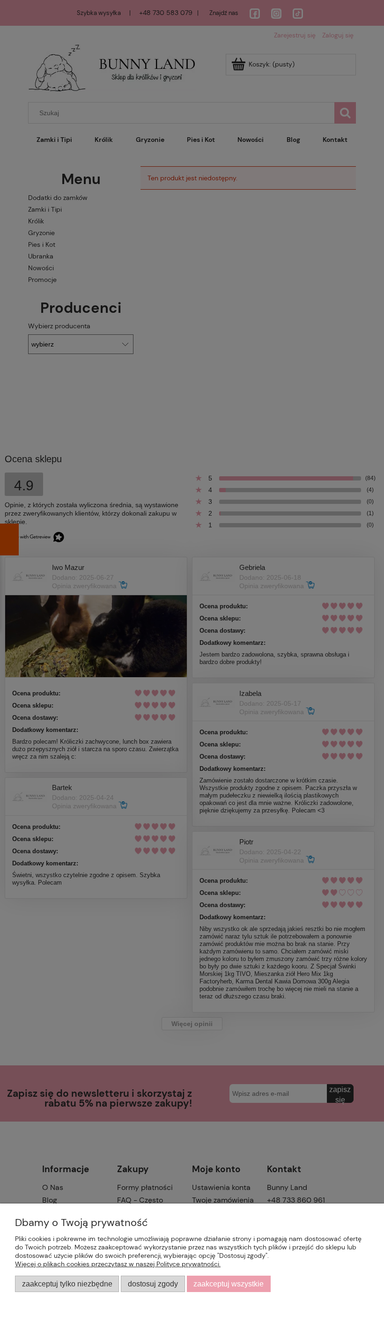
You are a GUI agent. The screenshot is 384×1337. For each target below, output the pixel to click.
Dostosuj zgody (153, 1283)
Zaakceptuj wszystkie (228, 1283)
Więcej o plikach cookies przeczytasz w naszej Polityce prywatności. (118, 1264)
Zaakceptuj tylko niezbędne (67, 1283)
